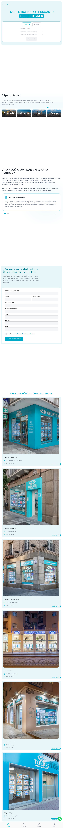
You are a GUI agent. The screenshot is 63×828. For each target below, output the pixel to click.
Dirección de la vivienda (12, 290)
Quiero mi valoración (14, 339)
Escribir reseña (55, 464)
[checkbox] (6, 334)
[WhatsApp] (60, 819)
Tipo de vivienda (9, 302)
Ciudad (7, 296)
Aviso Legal (31, 333)
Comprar (27, 24)
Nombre (7, 314)
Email (6, 326)
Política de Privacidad (22, 333)
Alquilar (36, 24)
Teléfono (7, 320)
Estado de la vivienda (11, 308)
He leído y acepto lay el (20, 333)
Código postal (36, 296)
